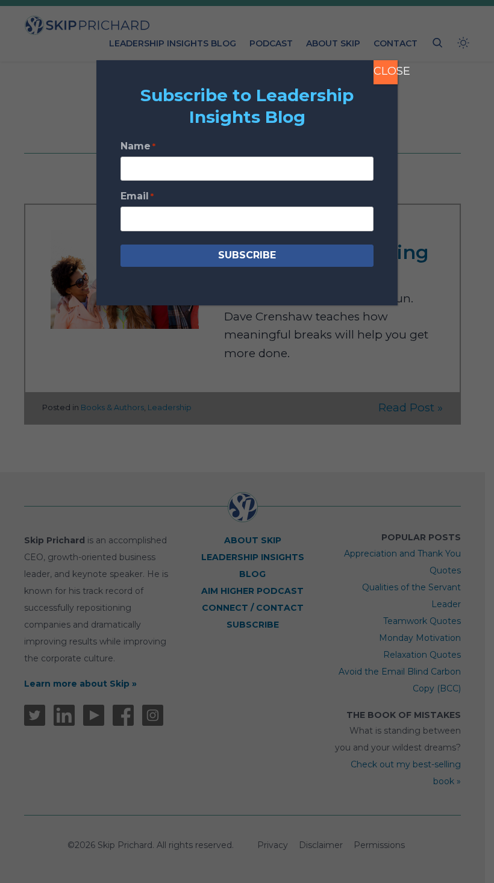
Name (137, 146)
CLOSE (386, 71)
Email (137, 196)
